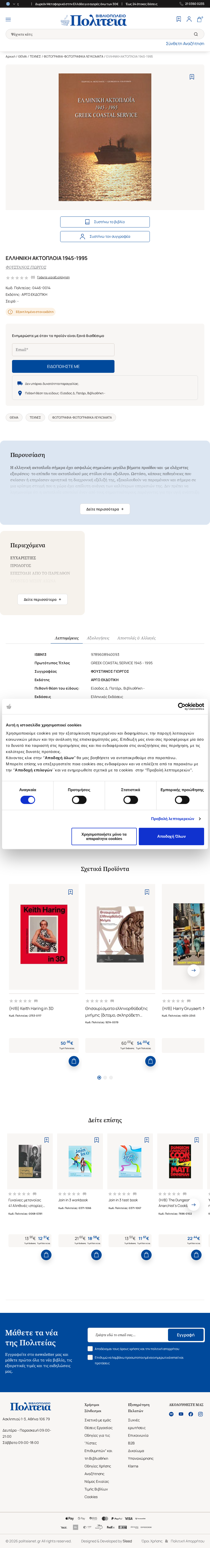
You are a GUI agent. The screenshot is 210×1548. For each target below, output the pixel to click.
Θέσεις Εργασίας (99, 1427)
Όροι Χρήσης (152, 1541)
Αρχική (10, 56)
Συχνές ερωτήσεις (137, 1424)
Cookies (91, 1496)
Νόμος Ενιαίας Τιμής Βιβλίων (97, 1485)
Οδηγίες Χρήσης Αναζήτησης (98, 1470)
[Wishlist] (179, 20)
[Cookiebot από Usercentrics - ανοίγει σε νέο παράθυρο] (181, 706)
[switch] (79, 800)
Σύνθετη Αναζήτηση (185, 43)
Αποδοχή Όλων (171, 836)
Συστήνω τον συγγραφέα (110, 236)
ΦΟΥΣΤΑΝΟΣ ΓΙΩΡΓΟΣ (26, 267)
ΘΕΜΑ (22, 56)
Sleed (127, 1541)
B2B (131, 1443)
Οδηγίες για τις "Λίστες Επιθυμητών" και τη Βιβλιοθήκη (98, 1447)
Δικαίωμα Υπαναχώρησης (141, 1454)
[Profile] (189, 20)
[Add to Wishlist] (192, 77)
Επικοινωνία (138, 1435)
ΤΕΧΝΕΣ (35, 56)
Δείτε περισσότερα (105, 509)
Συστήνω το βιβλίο (109, 221)
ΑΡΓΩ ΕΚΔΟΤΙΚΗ (34, 294)
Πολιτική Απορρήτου (187, 1541)
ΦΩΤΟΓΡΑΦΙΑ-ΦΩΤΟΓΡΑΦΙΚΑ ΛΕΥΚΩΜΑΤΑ (73, 56)
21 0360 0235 (194, 4)
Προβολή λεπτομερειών (172, 818)
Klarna (133, 1466)
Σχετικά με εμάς (98, 1420)
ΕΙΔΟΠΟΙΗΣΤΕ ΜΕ (63, 366)
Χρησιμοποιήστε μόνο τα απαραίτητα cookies (104, 836)
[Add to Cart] (74, 1061)
